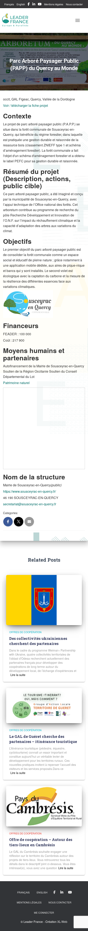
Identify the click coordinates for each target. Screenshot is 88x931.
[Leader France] (17, 20)
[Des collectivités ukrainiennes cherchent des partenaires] (44, 600)
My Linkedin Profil (33, 4)
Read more (17, 675)
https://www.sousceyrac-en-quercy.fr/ (29, 491)
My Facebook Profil (29, 4)
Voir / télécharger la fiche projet (25, 105)
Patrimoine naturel (16, 382)
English (21, 4)
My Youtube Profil (40, 4)
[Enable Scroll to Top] (80, 923)
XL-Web (62, 922)
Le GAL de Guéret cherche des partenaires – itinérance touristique (43, 739)
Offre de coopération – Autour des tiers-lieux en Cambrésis (40, 842)
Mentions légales (53, 4)
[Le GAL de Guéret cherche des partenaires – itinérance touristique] (44, 705)
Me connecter (44, 912)
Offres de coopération (25, 632)
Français (9, 4)
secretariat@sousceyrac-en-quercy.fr (29, 504)
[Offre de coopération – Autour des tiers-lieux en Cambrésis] (44, 806)
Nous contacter (74, 4)
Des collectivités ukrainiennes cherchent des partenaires (38, 641)
